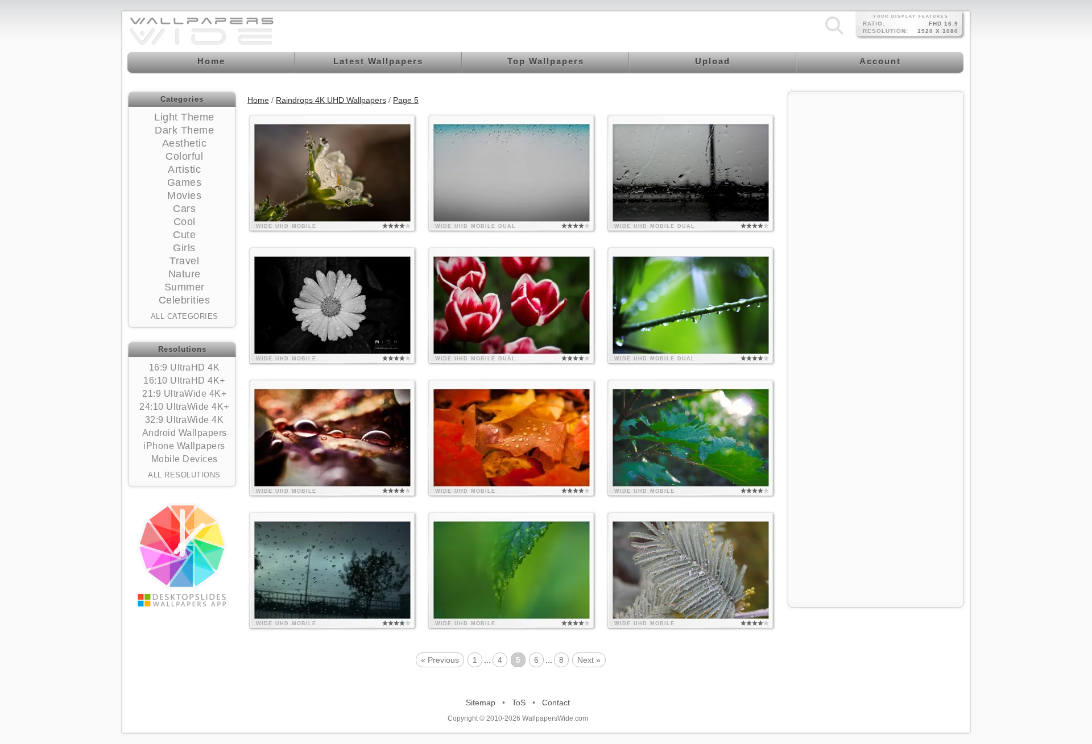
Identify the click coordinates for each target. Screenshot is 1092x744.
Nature (184, 274)
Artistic (184, 169)
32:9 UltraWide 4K (184, 420)
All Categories (184, 316)
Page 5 (406, 100)
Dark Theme (184, 130)
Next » (589, 659)
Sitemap (480, 702)
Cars (184, 208)
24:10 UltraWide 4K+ (184, 407)
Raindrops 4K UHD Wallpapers (331, 100)
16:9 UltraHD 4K (184, 367)
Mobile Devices (184, 459)
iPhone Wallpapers (184, 446)
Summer (184, 287)
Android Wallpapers (184, 433)
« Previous (440, 659)
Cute (184, 234)
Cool (184, 221)
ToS (519, 702)
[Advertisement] (876, 169)
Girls (184, 247)
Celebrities (184, 300)
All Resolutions (184, 475)
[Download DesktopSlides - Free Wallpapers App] (182, 555)
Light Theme (184, 117)
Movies (184, 195)
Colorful (184, 156)
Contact (556, 702)
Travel (184, 261)
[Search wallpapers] (834, 34)
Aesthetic (184, 143)
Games (184, 182)
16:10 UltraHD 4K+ (184, 380)
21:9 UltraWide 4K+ (184, 393)
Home (258, 100)
